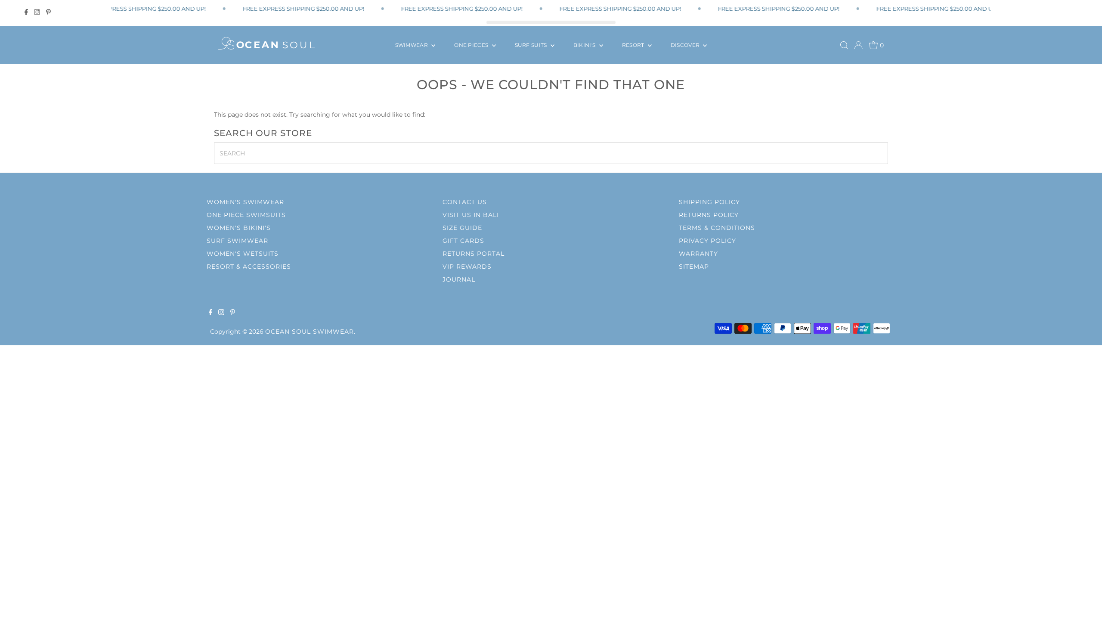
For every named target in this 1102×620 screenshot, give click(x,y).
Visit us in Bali (471, 215)
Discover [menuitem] (686, 45)
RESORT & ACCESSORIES (249, 266)
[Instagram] (37, 12)
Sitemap (694, 266)
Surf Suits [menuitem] (531, 45)
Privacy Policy (707, 241)
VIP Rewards (467, 266)
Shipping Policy (709, 202)
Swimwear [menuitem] (412, 45)
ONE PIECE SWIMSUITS (246, 215)
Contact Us (465, 202)
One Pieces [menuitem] (471, 45)
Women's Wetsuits (243, 253)
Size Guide (462, 228)
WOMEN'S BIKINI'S (239, 228)
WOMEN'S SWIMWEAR (245, 202)
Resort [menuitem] (634, 45)
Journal (459, 279)
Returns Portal (474, 253)
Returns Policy (709, 215)
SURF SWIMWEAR (237, 241)
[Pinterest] (48, 12)
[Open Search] (844, 45)
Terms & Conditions (717, 228)
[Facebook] (26, 12)
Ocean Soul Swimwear (309, 331)
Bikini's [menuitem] (585, 45)
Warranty (698, 253)
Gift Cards (463, 241)
